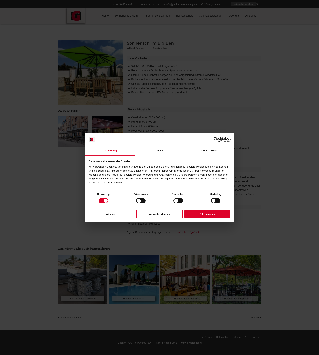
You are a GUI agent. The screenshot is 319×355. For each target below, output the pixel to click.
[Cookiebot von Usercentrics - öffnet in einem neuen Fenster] (216, 139)
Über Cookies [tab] (209, 150)
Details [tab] (160, 150)
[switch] (141, 200)
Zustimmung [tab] (109, 150)
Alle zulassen (207, 214)
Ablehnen (111, 214)
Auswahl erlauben (159, 214)
